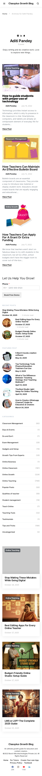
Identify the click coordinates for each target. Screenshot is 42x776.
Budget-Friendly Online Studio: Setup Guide (25, 332)
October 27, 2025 (22, 324)
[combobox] (5, 288)
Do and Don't (7, 436)
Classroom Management (16, 139)
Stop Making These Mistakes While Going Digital (20, 311)
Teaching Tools (8, 513)
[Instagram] (18, 768)
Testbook (28, 763)
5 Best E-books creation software (25, 354)
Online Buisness (9, 462)
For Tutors (14, 760)
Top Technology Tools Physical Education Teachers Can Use (25, 366)
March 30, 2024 (22, 407)
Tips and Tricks (8, 526)
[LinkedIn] (29, 768)
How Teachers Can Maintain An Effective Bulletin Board (21, 168)
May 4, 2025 (20, 371)
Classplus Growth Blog (21, 3)
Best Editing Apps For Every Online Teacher (27, 320)
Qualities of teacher (10, 494)
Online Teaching (12, 68)
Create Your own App (30, 760)
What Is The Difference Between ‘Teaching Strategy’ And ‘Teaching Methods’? (25, 378)
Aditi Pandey (11, 106)
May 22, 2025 (21, 358)
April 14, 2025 (21, 385)
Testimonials (7, 519)
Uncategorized (8, 532)
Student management (11, 500)
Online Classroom (9, 468)
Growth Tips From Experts (13, 455)
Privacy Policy (16, 763)
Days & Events (8, 430)
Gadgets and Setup (10, 449)
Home (4, 14)
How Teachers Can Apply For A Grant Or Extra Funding (19, 237)
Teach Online (8, 506)
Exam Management (10, 442)
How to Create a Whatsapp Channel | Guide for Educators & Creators (27, 402)
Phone (6, 284)
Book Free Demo (11, 295)
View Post (7, 129)
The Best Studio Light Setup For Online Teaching (26, 390)
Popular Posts (8, 487)
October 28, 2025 (9, 315)
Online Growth (12, 207)
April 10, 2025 (21, 394)
